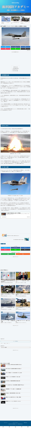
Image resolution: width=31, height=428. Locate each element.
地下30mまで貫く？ (15, 69)
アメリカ (2, 243)
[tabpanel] (6, 20)
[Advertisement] (15, 59)
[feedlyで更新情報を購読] (8, 254)
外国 (4, 243)
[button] (28, 208)
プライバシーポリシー (15, 422)
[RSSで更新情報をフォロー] (23, 254)
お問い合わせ (25, 422)
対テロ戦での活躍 (15, 70)
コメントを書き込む (15, 341)
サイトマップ (5, 422)
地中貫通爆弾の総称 (16, 68)
